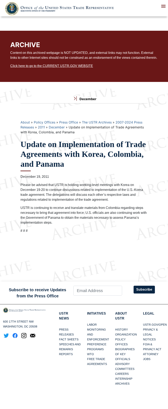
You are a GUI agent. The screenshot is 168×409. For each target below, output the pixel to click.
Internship (123, 378)
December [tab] (87, 99)
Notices (149, 339)
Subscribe (144, 289)
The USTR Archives (97, 122)
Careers (122, 373)
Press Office (68, 122)
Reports (66, 354)
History (121, 329)
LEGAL (148, 313)
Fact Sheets (68, 339)
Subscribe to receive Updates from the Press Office (37, 293)
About (25, 122)
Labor (92, 324)
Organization (126, 334)
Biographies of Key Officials (125, 354)
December (57, 127)
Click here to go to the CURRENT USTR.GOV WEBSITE (51, 66)
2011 (41, 127)
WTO (90, 354)
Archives (122, 383)
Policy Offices (44, 122)
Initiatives (96, 313)
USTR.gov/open (155, 324)
